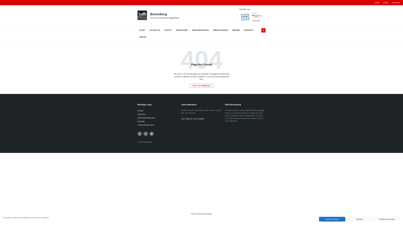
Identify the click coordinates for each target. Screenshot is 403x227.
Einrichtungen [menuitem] (220, 30)
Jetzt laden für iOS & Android (192, 119)
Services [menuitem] (248, 30)
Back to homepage (202, 86)
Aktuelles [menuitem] (155, 30)
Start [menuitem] (142, 30)
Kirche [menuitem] (142, 37)
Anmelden (141, 121)
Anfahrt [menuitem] (377, 2)
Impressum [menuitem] (396, 2)
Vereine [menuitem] (236, 30)
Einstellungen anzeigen (387, 219)
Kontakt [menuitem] (385, 2)
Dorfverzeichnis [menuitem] (200, 30)
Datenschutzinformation (146, 118)
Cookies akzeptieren (332, 219)
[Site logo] (142, 19)
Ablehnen (359, 219)
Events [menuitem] (168, 30)
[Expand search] (263, 30)
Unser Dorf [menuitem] (182, 30)
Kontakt (140, 111)
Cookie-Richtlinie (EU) (145, 125)
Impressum (141, 114)
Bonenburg (158, 14)
